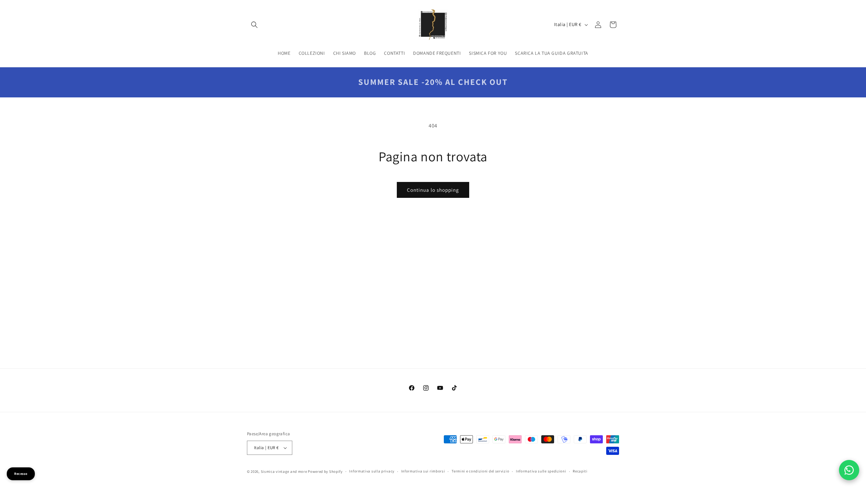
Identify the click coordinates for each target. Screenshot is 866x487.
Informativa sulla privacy (371, 471)
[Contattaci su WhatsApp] (849, 470)
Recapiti (580, 471)
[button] (254, 24)
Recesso (20, 473)
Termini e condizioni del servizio (480, 471)
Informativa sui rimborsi (423, 471)
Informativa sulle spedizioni (541, 471)
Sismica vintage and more (284, 471)
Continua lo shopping (433, 190)
